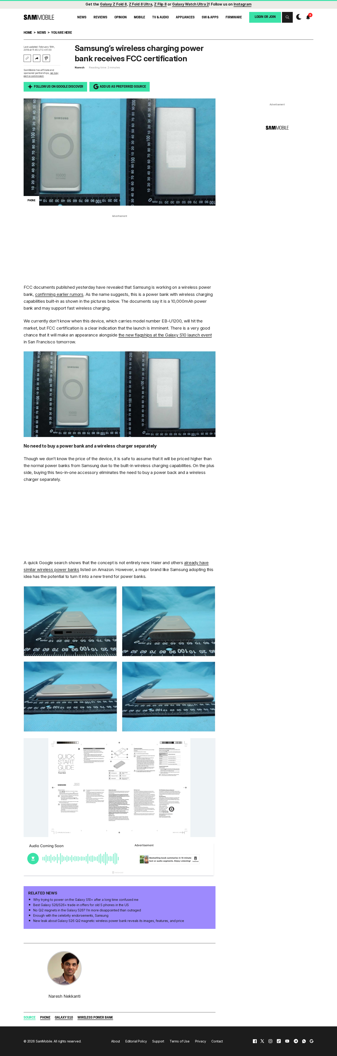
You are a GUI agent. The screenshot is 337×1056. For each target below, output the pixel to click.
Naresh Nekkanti (64, 996)
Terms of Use (180, 1041)
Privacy (200, 1041)
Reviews (100, 17)
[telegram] (295, 1041)
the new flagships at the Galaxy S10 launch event (165, 335)
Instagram (242, 4)
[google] (311, 1041)
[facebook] (255, 1041)
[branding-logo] (39, 17)
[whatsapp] (304, 1041)
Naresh (79, 67)
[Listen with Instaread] (46, 58)
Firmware (234, 17)
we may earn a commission (41, 74)
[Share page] (36, 58)
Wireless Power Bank (95, 1018)
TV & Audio (160, 17)
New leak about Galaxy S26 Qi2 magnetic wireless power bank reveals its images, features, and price (108, 921)
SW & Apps (210, 17)
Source (30, 1018)
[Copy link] (27, 58)
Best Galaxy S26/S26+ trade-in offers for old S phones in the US (81, 905)
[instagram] (270, 1041)
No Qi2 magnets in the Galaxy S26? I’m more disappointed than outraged (87, 910)
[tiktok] (278, 1041)
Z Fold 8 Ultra (140, 4)
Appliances (185, 17)
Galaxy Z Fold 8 (113, 4)
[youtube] (287, 1041)
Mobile (139, 17)
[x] (262, 1041)
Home (28, 33)
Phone (45, 1018)
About (115, 1041)
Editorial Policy (136, 1041)
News (81, 17)
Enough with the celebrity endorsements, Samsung (70, 915)
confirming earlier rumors (59, 294)
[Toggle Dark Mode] (298, 17)
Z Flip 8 (160, 4)
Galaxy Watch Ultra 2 (190, 4)
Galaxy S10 (64, 1018)
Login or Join (265, 17)
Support (158, 1041)
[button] (287, 17)
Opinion (120, 17)
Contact (217, 1041)
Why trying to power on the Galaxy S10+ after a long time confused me (85, 900)
